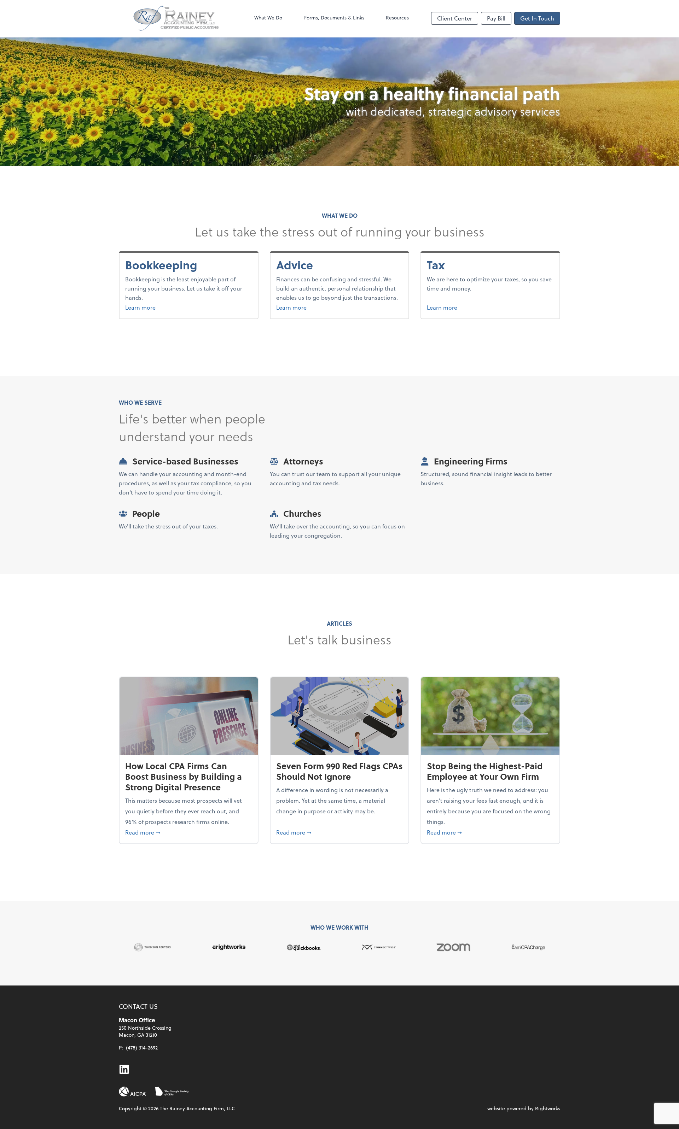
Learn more (167, 307)
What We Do (268, 17)
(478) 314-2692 (142, 1047)
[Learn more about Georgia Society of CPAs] (172, 1091)
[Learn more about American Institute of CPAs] (132, 1091)
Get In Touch (537, 18)
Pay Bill (496, 18)
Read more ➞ (188, 832)
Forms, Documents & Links (334, 17)
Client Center (454, 18)
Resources (397, 17)
